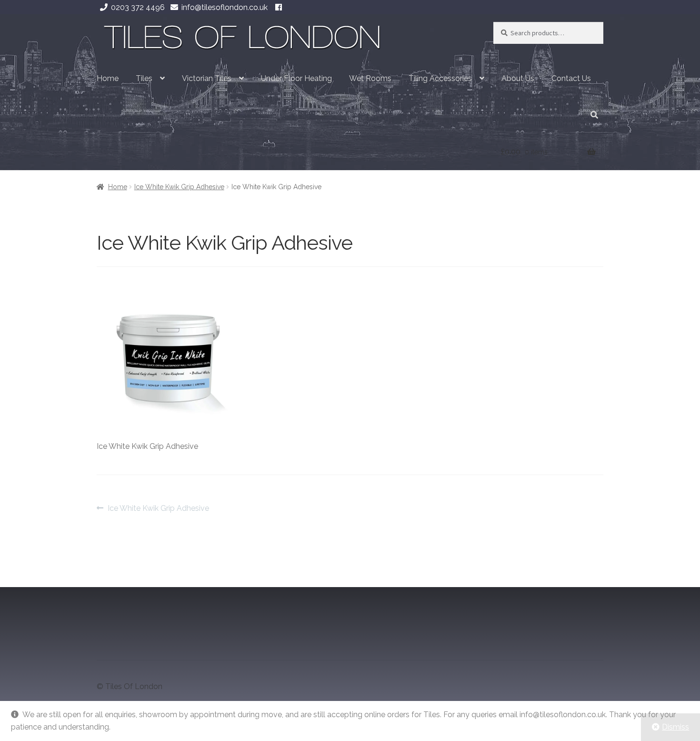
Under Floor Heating (296, 78)
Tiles (144, 78)
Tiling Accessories (440, 78)
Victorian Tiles (206, 78)
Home (108, 78)
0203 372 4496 (138, 7)
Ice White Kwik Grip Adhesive (179, 187)
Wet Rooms (370, 78)
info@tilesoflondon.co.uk (224, 7)
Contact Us (571, 78)
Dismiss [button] (675, 726)
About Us (517, 78)
